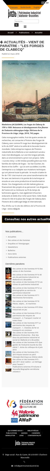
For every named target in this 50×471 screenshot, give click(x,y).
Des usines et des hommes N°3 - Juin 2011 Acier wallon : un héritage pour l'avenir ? (27, 361)
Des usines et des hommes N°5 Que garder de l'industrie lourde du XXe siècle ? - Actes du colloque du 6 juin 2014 (28, 346)
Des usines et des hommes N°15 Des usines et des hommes (28, 270)
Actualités (12, 237)
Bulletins (11, 250)
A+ (47, 2)
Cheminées (36, 433)
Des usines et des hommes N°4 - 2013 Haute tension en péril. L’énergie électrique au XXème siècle (28, 354)
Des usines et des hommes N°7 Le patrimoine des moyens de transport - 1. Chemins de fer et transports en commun (27, 326)
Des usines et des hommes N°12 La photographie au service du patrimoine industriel (27, 290)
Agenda (24, 433)
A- (42, 3)
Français (14, 7)
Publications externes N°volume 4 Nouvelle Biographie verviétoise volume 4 (27, 369)
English (37, 7)
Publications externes (17, 257)
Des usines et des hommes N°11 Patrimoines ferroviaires (26, 296)
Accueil (10, 32)
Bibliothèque (33, 431)
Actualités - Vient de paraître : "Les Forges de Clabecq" (22, 46)
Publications (24, 32)
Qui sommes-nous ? (15, 431)
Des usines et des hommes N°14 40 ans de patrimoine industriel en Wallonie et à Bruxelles (27, 277)
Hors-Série (12, 254)
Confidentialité (34, 435)
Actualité (38, 32)
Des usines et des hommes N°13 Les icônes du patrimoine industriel (27, 283)
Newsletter (10, 435)
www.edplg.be (14, 208)
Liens (21, 435)
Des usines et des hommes (19, 240)
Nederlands (26, 7)
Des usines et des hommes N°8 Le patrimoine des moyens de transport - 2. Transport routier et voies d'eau (27, 317)
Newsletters (13, 247)
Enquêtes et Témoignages (18, 243)
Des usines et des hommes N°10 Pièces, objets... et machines (26, 302)
